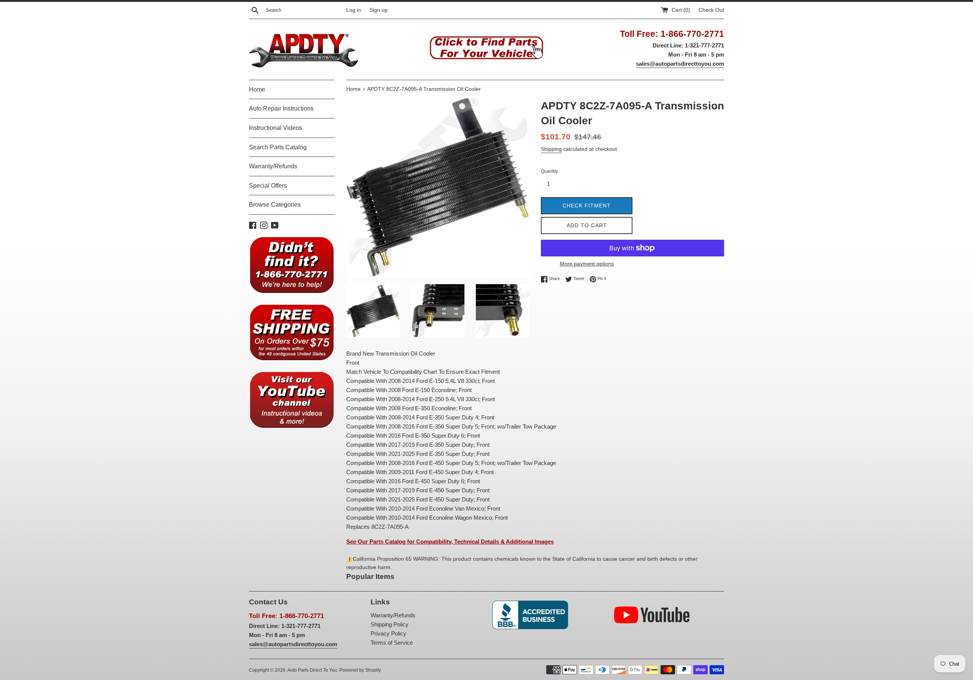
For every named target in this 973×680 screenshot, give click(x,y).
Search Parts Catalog (278, 147)
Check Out (711, 10)
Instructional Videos (275, 128)
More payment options (587, 264)
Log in (353, 10)
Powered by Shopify (360, 670)
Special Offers (268, 185)
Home (257, 89)
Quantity (549, 171)
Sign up (378, 10)
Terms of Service (392, 642)
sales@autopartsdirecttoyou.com (680, 63)
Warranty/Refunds (273, 166)
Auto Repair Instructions (281, 108)
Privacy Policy (388, 633)
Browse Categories (275, 204)
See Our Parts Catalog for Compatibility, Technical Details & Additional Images (450, 541)
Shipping (551, 149)
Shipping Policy (390, 624)
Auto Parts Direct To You (312, 670)
